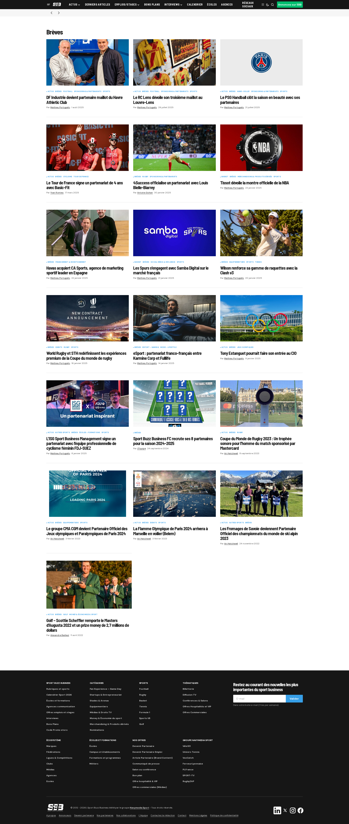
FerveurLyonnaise (193, 763)
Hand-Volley (243, 92)
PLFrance (188, 769)
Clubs (49, 763)
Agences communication (60, 706)
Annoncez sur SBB (290, 4)
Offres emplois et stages (60, 712)
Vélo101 (187, 746)
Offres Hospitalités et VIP (197, 706)
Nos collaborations (126, 815)
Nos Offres (139, 740)
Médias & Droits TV (101, 712)
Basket (224, 177)
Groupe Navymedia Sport (198, 740)
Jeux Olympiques (245, 347)
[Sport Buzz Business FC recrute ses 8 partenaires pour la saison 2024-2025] (174, 403)
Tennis (258, 262)
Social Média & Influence (163, 262)
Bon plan (137, 775)
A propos (51, 815)
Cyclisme (67, 177)
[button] (48, 4)
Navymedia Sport (139, 807)
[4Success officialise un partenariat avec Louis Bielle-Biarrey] (174, 147)
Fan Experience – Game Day (105, 688)
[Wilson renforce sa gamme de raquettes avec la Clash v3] (261, 233)
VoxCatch (188, 757)
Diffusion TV (189, 694)
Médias (50, 769)
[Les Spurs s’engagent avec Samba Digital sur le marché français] (174, 233)
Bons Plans (52, 724)
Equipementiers (237, 262)
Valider (294, 698)
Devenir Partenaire (143, 746)
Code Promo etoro (57, 730)
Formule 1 (144, 712)
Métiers (93, 763)
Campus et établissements (104, 752)
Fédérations (53, 752)
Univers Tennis (191, 752)
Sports (106, 92)
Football (68, 92)
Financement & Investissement (71, 262)
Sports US (144, 718)
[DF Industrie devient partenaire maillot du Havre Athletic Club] (87, 62)
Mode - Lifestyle (168, 347)
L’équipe (143, 815)
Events (59, 347)
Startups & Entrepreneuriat (106, 694)
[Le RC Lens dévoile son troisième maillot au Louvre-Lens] (174, 62)
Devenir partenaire (84, 815)
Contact (182, 815)
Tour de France (81, 177)
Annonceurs (65, 815)
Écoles (93, 746)
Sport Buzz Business (58, 683)
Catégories (97, 683)
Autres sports (62, 433)
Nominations (97, 730)
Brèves (58, 92)
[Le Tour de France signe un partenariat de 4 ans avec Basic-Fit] (87, 147)
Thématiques (190, 683)
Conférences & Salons (195, 700)
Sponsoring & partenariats (87, 92)
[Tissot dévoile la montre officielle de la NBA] (261, 147)
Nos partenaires (105, 815)
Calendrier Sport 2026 (59, 694)
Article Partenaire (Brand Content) (152, 757)
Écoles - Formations (89, 433)
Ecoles (50, 781)
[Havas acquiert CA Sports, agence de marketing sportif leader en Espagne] (87, 233)
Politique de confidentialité (224, 815)
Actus (51, 92)
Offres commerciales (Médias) (149, 787)
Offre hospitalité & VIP (145, 781)
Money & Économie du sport (83, 615)
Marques (51, 746)
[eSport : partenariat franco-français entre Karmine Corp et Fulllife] (174, 318)
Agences (51, 775)
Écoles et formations (58, 700)
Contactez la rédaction (163, 815)
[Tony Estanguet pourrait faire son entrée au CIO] (261, 318)
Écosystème (53, 740)
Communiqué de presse (146, 763)
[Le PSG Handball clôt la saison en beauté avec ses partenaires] (261, 62)
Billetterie (188, 688)
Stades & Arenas (99, 700)
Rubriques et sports (57, 688)
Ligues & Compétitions (59, 757)
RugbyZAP (188, 781)
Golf (65, 615)
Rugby (145, 177)
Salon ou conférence (144, 769)
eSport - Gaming (150, 347)
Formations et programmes (105, 757)
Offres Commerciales (195, 712)
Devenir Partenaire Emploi (147, 752)
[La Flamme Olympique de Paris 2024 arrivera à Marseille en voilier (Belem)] (174, 493)
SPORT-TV (188, 775)
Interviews (52, 718)
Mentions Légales (198, 815)
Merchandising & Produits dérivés (255, 177)
